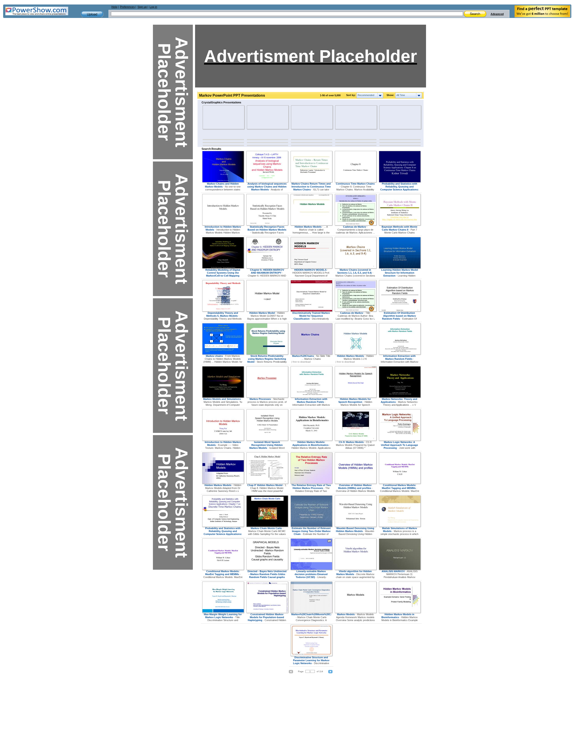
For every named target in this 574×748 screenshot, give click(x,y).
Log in (153, 7)
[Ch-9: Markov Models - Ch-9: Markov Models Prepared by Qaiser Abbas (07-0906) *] (355, 439)
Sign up (142, 7)
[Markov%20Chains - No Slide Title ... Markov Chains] (311, 353)
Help (114, 7)
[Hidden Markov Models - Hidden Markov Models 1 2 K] (355, 353)
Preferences (127, 7)
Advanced (497, 14)
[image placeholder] (216, 117)
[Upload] (92, 14)
